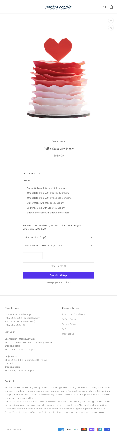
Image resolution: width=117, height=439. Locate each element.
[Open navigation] (6, 7)
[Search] (104, 6)
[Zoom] (110, 20)
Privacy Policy (69, 324)
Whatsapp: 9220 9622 (34, 228)
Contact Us (68, 333)
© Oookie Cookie (14, 429)
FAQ (64, 329)
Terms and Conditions (73, 314)
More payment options (59, 282)
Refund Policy (69, 319)
